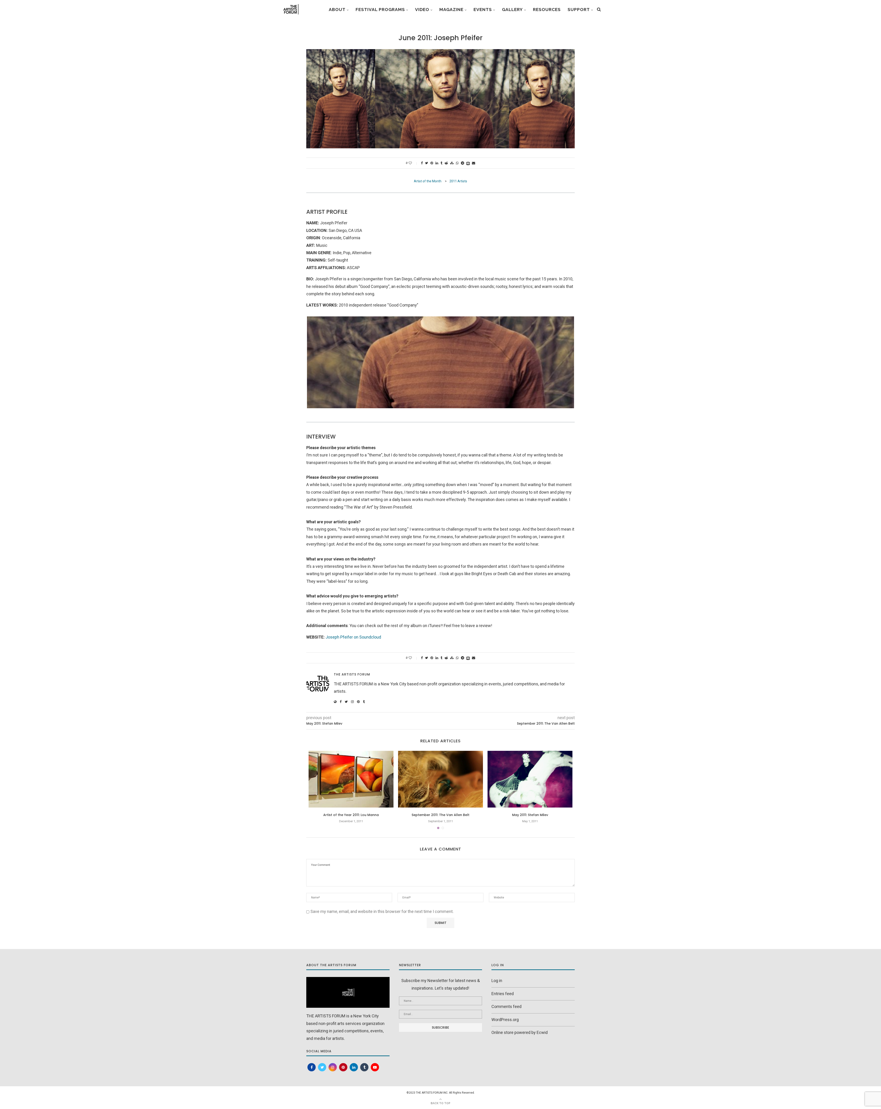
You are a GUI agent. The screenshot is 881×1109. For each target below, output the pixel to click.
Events (483, 9)
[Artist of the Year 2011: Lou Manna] (351, 779)
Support (579, 9)
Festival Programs (380, 9)
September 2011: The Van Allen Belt (440, 815)
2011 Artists (458, 181)
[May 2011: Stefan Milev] (530, 779)
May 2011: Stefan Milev (530, 815)
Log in (496, 980)
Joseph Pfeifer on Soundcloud (353, 637)
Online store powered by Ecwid (519, 1032)
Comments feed (506, 1006)
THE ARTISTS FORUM (352, 674)
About (337, 9)
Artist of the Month (428, 181)
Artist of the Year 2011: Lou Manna (351, 815)
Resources (547, 9)
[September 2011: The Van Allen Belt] (440, 779)
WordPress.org (505, 1019)
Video (422, 9)
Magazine (451, 9)
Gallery (512, 9)
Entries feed (502, 993)
